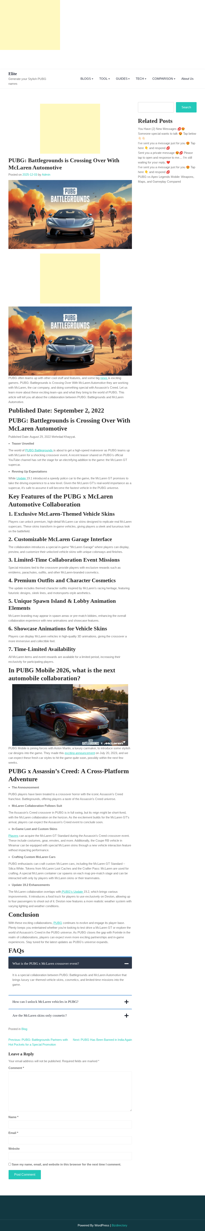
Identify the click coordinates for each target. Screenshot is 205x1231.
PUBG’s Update (72, 891)
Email (13, 1132)
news (104, 378)
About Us (187, 78)
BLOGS (85, 78)
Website (14, 1148)
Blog (24, 1029)
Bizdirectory (119, 1225)
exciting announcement (80, 753)
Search (186, 107)
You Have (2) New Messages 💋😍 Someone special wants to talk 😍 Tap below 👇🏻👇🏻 (167, 133)
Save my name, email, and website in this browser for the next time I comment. (66, 1164)
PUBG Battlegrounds (39, 450)
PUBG (57, 922)
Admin (46, 174)
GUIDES (122, 78)
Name (13, 1117)
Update (21, 478)
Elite (12, 73)
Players (13, 835)
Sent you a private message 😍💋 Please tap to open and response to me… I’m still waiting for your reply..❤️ (165, 157)
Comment (16, 1068)
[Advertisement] (30, 25)
